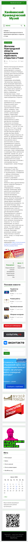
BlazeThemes (13, 538)
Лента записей (9, 464)
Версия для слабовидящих (13, 325)
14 (16, 486)
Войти (6, 461)
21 (16, 488)
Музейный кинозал (15, 2)
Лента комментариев (11, 467)
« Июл (5, 497)
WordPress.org (8, 470)
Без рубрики (8, 42)
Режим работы (15, 298)
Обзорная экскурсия (17, 314)
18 (7, 488)
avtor (7, 61)
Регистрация (8, 457)
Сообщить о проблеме (15, 386)
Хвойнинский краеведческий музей (14, 15)
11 (7, 486)
